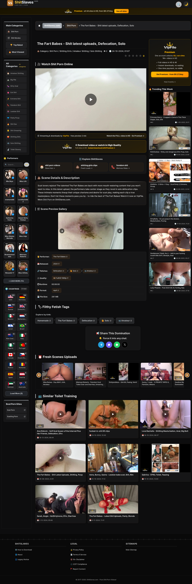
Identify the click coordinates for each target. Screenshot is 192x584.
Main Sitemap (131, 550)
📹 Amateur (89, 271)
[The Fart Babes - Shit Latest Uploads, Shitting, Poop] (60, 458)
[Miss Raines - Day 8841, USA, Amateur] (57, 371)
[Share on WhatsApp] (117, 345)
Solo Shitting (96, 51)
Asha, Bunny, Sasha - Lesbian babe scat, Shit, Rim (111, 475)
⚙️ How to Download (23, 550)
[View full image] (90, 231)
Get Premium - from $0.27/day (169, 74)
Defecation (57, 271)
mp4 (55, 290)
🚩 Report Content (78, 569)
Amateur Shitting (81, 51)
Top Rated (16, 45)
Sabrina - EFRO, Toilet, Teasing (155, 475)
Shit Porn (71, 25)
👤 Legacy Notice (22, 559)
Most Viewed (16, 52)
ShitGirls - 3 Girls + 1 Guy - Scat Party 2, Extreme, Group (168, 185)
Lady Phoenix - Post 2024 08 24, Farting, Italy (167, 288)
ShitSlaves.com (52, 25)
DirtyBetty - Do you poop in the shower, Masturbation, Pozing (164, 220)
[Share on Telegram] (101, 345)
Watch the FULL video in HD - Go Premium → (125, 136)
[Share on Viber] (109, 345)
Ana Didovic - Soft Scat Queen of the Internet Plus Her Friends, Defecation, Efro (59, 432)
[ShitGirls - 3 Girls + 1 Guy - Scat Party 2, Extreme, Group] (170, 170)
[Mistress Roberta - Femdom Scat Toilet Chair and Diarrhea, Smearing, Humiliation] (90, 371)
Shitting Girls (66, 51)
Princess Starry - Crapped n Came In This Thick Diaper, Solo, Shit (168, 118)
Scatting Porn (12, 416)
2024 (55, 264)
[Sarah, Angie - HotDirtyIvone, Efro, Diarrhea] (60, 499)
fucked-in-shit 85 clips (99, 431)
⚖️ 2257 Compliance (78, 564)
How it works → (170, 82)
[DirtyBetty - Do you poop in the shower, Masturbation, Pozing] (170, 205)
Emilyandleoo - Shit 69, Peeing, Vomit (123, 382)
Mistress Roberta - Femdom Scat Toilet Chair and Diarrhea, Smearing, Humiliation (89, 384)
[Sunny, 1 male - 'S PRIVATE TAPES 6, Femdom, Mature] (156, 371)
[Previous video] (38, 375)
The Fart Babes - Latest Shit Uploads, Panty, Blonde (112, 516)
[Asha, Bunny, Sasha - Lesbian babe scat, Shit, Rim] (113, 458)
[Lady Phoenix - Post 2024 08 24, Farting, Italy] (170, 274)
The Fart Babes (59, 257)
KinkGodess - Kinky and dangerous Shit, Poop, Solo (169, 152)
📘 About (18, 555)
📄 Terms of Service (78, 555)
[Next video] (187, 375)
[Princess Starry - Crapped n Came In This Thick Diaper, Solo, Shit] (170, 103)
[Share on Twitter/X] (125, 345)
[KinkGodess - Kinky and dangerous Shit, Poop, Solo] (170, 138)
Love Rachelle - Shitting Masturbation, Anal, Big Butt (165, 431)
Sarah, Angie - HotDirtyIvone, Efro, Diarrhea (56, 516)
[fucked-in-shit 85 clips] (113, 414)
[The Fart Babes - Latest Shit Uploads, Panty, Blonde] (113, 499)
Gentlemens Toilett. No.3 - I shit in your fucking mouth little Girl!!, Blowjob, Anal (167, 254)
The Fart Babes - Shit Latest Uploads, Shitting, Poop (60, 475)
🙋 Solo (73, 271)
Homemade (43, 320)
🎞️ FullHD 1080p (59, 278)
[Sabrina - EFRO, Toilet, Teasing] (165, 458)
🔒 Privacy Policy (77, 550)
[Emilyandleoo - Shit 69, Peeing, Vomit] (123, 371)
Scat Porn (11, 410)
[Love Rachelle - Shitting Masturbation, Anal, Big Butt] (165, 414)
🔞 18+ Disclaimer (77, 559)
